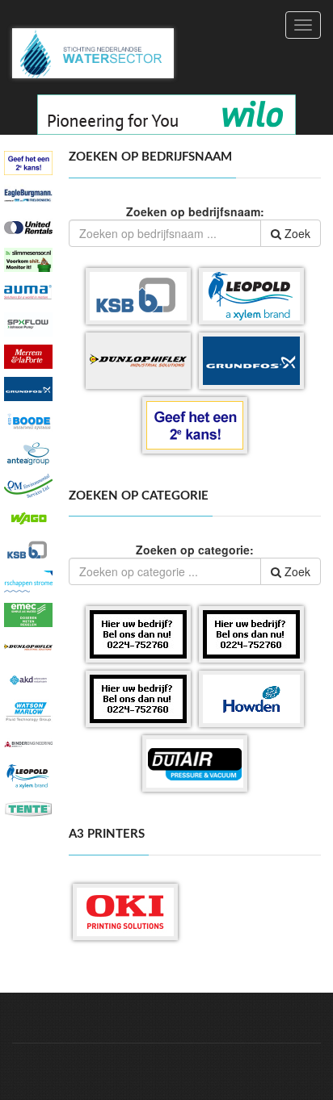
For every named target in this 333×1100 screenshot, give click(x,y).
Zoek (295, 233)
